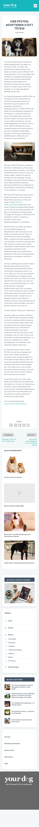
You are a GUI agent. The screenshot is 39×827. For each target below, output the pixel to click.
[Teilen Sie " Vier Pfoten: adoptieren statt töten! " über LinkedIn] (24, 425)
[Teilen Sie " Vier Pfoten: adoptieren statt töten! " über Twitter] (20, 425)
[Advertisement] (17, 804)
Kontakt (7, 737)
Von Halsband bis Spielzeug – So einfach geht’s (23, 704)
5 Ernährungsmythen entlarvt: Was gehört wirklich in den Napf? (22, 687)
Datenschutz (9, 750)
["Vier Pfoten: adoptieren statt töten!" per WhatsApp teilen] (11, 425)
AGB (6, 764)
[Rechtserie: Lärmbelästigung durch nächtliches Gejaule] (19, 521)
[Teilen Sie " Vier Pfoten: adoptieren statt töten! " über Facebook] (16, 425)
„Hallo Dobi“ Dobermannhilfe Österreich (19, 563)
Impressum (8, 757)
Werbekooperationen (12, 743)
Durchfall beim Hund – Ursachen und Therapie (23, 712)
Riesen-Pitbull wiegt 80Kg (14, 506)
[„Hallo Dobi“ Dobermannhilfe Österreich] (19, 550)
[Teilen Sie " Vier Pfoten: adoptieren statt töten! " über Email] (28, 425)
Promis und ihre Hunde (13, 477)
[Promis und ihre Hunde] (19, 464)
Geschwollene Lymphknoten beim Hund (22, 720)
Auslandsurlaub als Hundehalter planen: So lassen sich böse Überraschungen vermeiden (23, 695)
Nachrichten (19, 32)
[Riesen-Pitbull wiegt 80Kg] (19, 493)
